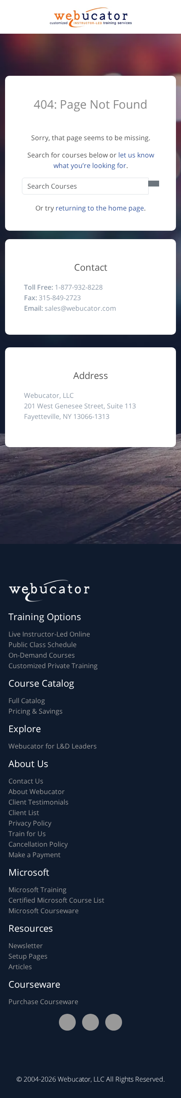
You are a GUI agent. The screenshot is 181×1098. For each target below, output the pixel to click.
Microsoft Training (37, 889)
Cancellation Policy (38, 844)
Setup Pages (28, 956)
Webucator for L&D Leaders (52, 746)
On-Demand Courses (41, 655)
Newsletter (25, 945)
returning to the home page (100, 208)
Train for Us (27, 833)
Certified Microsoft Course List (56, 900)
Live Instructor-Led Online (49, 634)
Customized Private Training (53, 665)
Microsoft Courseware (43, 910)
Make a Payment (34, 854)
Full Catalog (26, 700)
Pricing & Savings (35, 711)
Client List (23, 812)
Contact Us (25, 781)
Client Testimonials (38, 802)
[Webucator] (90, 16)
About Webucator (36, 791)
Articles (20, 966)
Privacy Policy (29, 823)
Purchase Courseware (43, 1001)
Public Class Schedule (42, 644)
